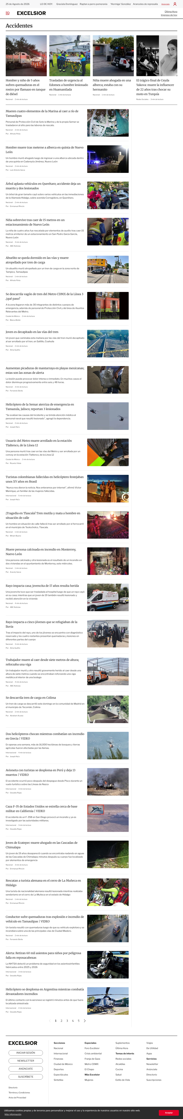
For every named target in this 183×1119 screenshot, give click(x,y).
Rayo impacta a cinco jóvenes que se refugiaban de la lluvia (41, 624)
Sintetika (58, 1080)
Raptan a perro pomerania (94, 4)
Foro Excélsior (92, 1048)
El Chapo (89, 1069)
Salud (119, 1074)
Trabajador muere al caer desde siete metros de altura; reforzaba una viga (42, 662)
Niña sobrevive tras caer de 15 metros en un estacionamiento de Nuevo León (35, 222)
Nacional (9, 99)
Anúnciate (165, 4)
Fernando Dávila (16, 391)
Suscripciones (153, 1080)
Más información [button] (13, 1114)
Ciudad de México (13, 316)
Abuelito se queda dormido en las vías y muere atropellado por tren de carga (37, 260)
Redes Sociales (142, 99)
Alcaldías (120, 1064)
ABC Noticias (15, 246)
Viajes (149, 1043)
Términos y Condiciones (19, 1092)
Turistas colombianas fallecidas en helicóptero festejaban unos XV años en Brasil (45, 479)
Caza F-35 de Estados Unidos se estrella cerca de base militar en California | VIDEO (41, 809)
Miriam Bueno (15, 536)
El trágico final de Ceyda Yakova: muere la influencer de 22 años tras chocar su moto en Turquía (155, 87)
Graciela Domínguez (67, 4)
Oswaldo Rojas (16, 793)
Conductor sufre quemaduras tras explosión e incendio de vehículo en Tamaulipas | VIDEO (45, 919)
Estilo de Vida (123, 1080)
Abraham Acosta (16, 716)
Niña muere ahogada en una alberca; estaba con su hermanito (112, 85)
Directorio (13, 1087)
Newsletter (25, 1060)
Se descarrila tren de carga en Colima (31, 698)
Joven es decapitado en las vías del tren (32, 332)
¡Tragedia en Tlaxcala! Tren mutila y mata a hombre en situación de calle (43, 516)
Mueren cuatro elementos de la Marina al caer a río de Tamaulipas (42, 114)
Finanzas (58, 1058)
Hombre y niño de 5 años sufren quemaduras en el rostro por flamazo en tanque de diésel (25, 87)
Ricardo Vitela (15, 463)
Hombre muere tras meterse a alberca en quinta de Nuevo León (44, 150)
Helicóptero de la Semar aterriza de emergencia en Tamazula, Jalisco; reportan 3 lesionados (40, 407)
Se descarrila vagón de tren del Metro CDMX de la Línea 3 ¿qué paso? (44, 296)
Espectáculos (61, 1074)
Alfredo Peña (15, 134)
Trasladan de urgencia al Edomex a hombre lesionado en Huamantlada (68, 85)
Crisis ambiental (93, 1053)
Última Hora (171, 11)
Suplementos (123, 1043)
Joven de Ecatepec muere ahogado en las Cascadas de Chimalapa (41, 845)
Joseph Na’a (15, 427)
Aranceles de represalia (145, 4)
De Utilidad (152, 1048)
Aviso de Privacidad (17, 1097)
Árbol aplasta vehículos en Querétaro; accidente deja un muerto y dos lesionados (43, 186)
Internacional (11, 496)
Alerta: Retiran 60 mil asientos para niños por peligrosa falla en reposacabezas (43, 955)
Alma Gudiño (15, 350)
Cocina (119, 1069)
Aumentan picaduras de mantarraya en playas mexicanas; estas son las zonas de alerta (45, 370)
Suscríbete (25, 1076)
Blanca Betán (15, 320)
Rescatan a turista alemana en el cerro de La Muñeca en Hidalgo (43, 883)
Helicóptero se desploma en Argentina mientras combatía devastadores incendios (45, 992)
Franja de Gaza (92, 1058)
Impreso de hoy (169, 15)
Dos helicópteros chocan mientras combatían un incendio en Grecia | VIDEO (45, 736)
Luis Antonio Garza (17, 170)
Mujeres (89, 1080)
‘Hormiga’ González (120, 4)
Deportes (59, 1069)
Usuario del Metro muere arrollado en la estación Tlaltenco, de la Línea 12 (39, 443)
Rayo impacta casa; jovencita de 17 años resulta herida (42, 586)
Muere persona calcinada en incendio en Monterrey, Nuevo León (41, 552)
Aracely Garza (15, 572)
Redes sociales (123, 1058)
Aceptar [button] (169, 1113)
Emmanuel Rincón (17, 206)
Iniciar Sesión (25, 1052)
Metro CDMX (92, 1064)
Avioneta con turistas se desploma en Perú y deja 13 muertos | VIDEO (40, 773)
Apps (149, 1053)
